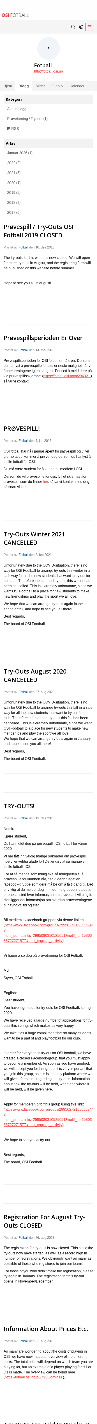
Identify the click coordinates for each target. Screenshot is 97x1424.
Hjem (7, 86)
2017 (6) (14, 212)
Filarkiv (57, 86)
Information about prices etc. (46, 1328)
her (45, 482)
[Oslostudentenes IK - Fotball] (48, 10)
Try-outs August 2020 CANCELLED (35, 675)
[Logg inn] (81, 27)
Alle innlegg (16, 109)
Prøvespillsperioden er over (43, 337)
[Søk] (73, 27)
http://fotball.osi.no (48, 71)
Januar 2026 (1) (19, 153)
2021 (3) (14, 173)
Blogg (23, 86)
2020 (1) (14, 183)
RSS (14, 129)
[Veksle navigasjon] (89, 27)
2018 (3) (14, 202)
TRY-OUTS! (19, 806)
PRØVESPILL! (22, 428)
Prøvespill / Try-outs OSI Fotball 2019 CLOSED (39, 230)
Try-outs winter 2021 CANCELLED (34, 538)
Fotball (23, 247)
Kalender (77, 86)
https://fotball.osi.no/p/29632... (67, 376)
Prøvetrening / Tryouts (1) (27, 119)
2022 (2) (14, 163)
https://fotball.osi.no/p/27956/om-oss (33, 1377)
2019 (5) (14, 193)
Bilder (40, 86)
